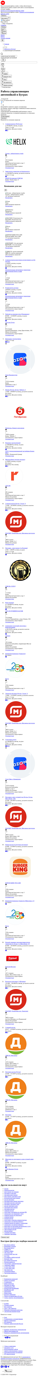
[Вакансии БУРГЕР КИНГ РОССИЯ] (20, 867)
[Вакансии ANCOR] (20, 476)
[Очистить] (3, 60)
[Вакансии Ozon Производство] (20, 359)
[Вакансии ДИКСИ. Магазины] (20, 1044)
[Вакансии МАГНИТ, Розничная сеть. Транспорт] (20, 999)
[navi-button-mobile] (2, 40)
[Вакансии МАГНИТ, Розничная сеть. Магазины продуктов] (20, 521)
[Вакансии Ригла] (20, 668)
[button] (3, 35)
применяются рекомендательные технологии (15, 1357)
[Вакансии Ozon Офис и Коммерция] (20, 763)
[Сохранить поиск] (2, 64)
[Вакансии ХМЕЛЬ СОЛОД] (20, 571)
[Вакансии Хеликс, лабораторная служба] (20, 142)
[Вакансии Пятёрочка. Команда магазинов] (20, 412)
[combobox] (9, 56)
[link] (4, 31)
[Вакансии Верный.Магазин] (20, 959)
